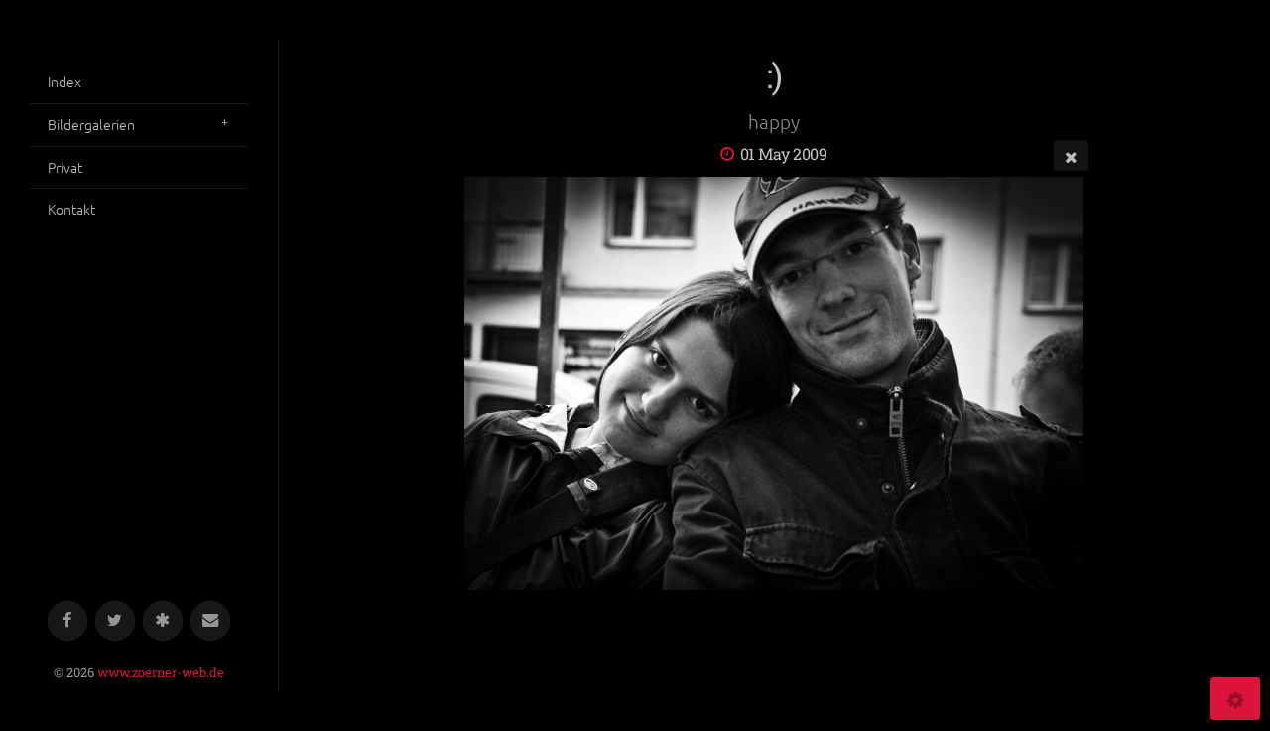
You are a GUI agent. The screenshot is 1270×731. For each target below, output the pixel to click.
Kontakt (71, 209)
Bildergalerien (91, 124)
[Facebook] (68, 621)
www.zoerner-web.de (160, 672)
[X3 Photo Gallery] (163, 621)
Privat (65, 167)
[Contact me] (210, 621)
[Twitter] (115, 621)
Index (64, 81)
